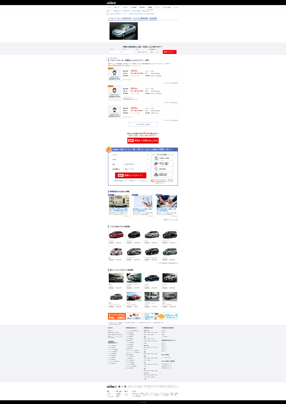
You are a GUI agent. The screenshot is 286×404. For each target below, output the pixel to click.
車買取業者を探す (126, 10)
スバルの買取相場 (129, 346)
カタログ (125, 7)
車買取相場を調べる (117, 10)
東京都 (145, 338)
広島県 (156, 364)
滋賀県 (156, 358)
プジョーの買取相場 (130, 362)
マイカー (176, 7)
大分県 (145, 377)
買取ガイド (164, 345)
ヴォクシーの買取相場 (112, 351)
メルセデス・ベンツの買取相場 (132, 350)
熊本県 (156, 374)
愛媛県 (152, 370)
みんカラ (126, 395)
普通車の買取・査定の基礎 (113, 332)
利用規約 (172, 393)
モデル (124, 49)
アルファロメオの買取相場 (131, 366)
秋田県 (145, 334)
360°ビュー (117, 7)
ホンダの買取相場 (129, 336)
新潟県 (145, 347)
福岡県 (145, 374)
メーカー (112, 49)
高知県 (156, 370)
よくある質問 (164, 336)
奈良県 (145, 360)
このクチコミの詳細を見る (171, 83)
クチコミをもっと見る (143, 124)
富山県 (152, 347)
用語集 (163, 334)
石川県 (156, 347)
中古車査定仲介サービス (167, 364)
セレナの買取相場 (111, 359)
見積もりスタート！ (170, 52)
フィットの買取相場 (112, 353)
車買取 (150, 7)
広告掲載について (158, 395)
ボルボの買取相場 (129, 368)
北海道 (145, 332)
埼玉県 (153, 338)
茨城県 (148, 341)
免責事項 (176, 393)
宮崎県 (148, 377)
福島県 (152, 334)
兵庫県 (148, 358)
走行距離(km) (152, 49)
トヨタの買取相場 (129, 332)
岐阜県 (148, 353)
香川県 (148, 370)
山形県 (148, 334)
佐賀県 (148, 374)
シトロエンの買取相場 (130, 364)
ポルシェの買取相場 (130, 360)
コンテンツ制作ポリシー (137, 395)
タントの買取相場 (111, 357)
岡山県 (152, 364)
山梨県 (145, 343)
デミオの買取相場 (111, 363)
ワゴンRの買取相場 (112, 355)
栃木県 (152, 341)
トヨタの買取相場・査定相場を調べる (168, 263)
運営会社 (142, 393)
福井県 (145, 349)
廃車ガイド (164, 332)
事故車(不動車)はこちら (120, 180)
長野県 (148, 347)
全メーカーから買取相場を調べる (132, 330)
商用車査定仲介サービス (167, 368)
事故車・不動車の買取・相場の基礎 (115, 334)
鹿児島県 (153, 377)
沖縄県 (145, 379)
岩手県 (152, 332)
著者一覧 (145, 395)
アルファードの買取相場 (113, 349)
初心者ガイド (164, 330)
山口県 (145, 366)
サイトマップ (150, 395)
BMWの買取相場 (129, 354)
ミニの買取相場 (129, 358)
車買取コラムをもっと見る (171, 219)
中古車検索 (133, 7)
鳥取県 (145, 364)
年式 (137, 49)
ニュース (157, 7)
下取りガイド (164, 349)
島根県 (148, 364)
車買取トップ (109, 10)
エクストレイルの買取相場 (113, 361)
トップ (109, 7)
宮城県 (156, 332)
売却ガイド (164, 347)
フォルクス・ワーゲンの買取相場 (132, 352)
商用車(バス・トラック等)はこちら (139, 180)
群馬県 (156, 341)
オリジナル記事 (167, 7)
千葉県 (145, 341)
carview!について (135, 393)
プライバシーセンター (164, 393)
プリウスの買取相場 (112, 345)
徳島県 (145, 370)
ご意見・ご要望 (173, 395)
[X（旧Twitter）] (122, 386)
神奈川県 (149, 338)
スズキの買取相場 (129, 338)
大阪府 (145, 358)
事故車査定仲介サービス (167, 366)
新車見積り (142, 7)
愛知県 (145, 353)
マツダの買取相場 (129, 344)
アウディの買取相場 (130, 356)
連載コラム (164, 351)
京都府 (152, 358)
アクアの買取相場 (111, 347)
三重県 (156, 353)
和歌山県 (149, 360)
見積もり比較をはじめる (143, 140)
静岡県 (152, 353)
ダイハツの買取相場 (130, 342)
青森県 (148, 332)
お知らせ (147, 393)
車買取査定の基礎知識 (135, 10)
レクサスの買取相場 (130, 334)
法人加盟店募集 (166, 395)
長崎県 (152, 374)
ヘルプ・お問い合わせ (166, 357)
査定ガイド (164, 343)
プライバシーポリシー (154, 393)
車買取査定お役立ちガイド (147, 10)
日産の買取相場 (129, 340)
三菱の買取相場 (129, 348)
